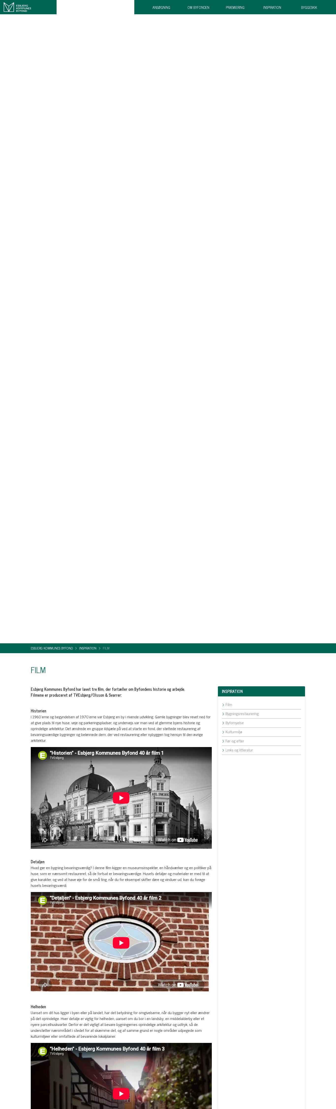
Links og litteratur (239, 750)
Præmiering (235, 7)
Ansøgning (161, 7)
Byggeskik (309, 7)
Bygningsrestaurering (242, 713)
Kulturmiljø (233, 731)
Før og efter (234, 740)
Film (228, 704)
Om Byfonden (198, 7)
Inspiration (272, 7)
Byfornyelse (234, 722)
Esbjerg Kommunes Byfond (52, 648)
